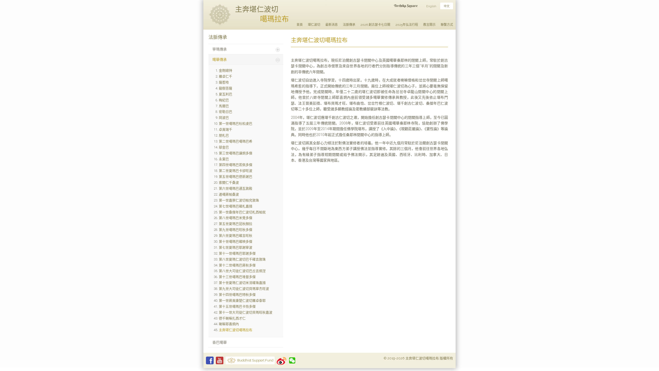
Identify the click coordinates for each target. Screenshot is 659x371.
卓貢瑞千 (225, 129)
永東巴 (224, 159)
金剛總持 (225, 70)
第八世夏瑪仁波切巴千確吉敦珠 (242, 259)
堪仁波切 (314, 25)
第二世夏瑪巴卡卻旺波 (235, 171)
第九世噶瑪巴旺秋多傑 (235, 230)
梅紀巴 (224, 100)
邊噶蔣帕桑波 (229, 194)
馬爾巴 (224, 106)
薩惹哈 (224, 82)
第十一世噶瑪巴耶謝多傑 (237, 253)
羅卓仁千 (225, 76)
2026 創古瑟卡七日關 (375, 25)
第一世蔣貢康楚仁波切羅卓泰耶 (242, 300)
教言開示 (429, 25)
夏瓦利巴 (225, 94)
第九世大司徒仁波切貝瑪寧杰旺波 (244, 289)
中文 (446, 6)
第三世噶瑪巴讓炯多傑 (235, 153)
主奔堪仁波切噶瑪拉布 (235, 330)
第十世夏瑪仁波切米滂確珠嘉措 (242, 283)
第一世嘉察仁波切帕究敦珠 (239, 200)
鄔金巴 (224, 147)
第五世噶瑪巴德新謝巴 (235, 177)
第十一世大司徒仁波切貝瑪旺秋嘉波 (245, 312)
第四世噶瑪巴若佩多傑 (235, 165)
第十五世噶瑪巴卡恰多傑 (237, 306)
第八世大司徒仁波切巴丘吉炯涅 (242, 271)
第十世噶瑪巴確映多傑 (235, 241)
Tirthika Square (406, 5)
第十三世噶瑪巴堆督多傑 (237, 277)
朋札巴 (224, 135)
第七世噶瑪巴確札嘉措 (235, 206)
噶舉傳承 (219, 59)
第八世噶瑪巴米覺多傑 (235, 218)
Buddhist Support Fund (255, 360)
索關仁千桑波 (229, 182)
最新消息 (331, 25)
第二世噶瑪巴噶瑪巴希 (235, 141)
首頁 (300, 25)
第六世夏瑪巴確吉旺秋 (235, 236)
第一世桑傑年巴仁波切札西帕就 (242, 212)
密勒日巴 (225, 112)
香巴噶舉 (219, 342)
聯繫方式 (447, 25)
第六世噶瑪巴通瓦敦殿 (235, 188)
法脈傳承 (349, 25)
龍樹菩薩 (225, 88)
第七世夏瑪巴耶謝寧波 (235, 247)
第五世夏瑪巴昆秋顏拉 (235, 224)
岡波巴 (224, 118)
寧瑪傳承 (219, 49)
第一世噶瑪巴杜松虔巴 (235, 123)
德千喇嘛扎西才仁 (232, 318)
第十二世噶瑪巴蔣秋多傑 (237, 265)
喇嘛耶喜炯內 (229, 324)
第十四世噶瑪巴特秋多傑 (237, 295)
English (431, 6)
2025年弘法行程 (406, 25)
